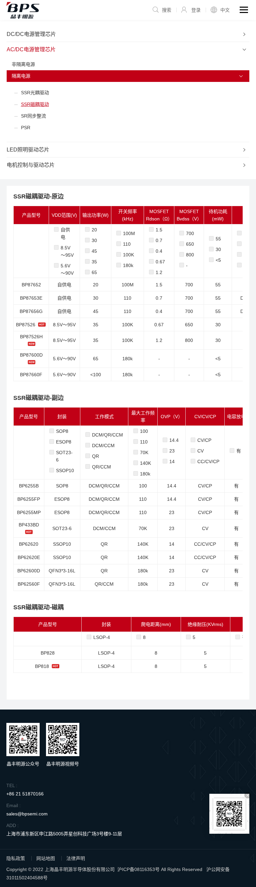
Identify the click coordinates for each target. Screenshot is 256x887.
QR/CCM (101, 466)
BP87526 (25, 324)
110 (127, 244)
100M (129, 233)
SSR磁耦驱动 (35, 104)
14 (172, 461)
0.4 (159, 251)
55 (218, 238)
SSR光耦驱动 (35, 92)
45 (94, 251)
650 (190, 244)
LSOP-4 (101, 637)
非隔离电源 (23, 64)
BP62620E (29, 557)
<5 (218, 260)
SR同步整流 (33, 116)
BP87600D (31, 355)
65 (94, 272)
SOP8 (62, 431)
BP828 (48, 653)
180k (128, 265)
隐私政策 (15, 858)
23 (172, 450)
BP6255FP (28, 499)
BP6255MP (29, 512)
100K (128, 254)
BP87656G (31, 311)
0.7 (159, 240)
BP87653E (31, 298)
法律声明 (75, 858)
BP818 (42, 666)
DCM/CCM (103, 445)
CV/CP (204, 440)
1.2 (159, 272)
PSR (25, 127)
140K (145, 463)
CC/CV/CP (208, 461)
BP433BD (29, 524)
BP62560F (29, 584)
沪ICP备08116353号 (138, 869)
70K (144, 452)
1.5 (159, 229)
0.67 (160, 261)
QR (95, 456)
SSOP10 (65, 470)
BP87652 (31, 284)
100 (144, 431)
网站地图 (45, 858)
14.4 (174, 440)
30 (94, 240)
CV (200, 450)
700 (190, 233)
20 (94, 229)
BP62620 (28, 544)
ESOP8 (63, 441)
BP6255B (29, 485)
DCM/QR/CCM (107, 435)
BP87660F (31, 374)
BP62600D (28, 570)
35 (94, 261)
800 (190, 254)
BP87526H (31, 336)
